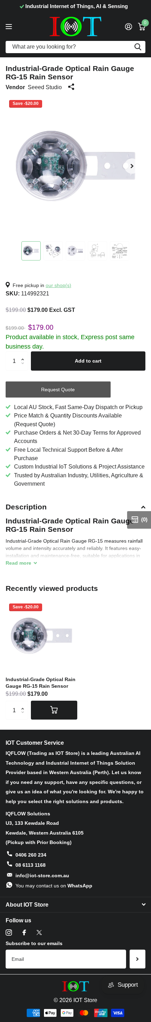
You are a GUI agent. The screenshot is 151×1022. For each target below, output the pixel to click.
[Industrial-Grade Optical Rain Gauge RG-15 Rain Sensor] (41, 635)
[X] (39, 932)
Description (26, 507)
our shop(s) (58, 285)
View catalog (10, 26)
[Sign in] (128, 26)
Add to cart (88, 361)
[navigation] (31, 250)
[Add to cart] (54, 710)
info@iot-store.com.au (42, 875)
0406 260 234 (30, 855)
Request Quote (58, 389)
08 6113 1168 (30, 865)
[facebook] (24, 932)
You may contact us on (53, 885)
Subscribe (137, 959)
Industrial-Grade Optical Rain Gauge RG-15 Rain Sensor (41, 683)
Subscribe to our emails (34, 943)
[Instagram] (9, 932)
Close (75, 905)
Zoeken (137, 47)
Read (18, 563)
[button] (132, 166)
